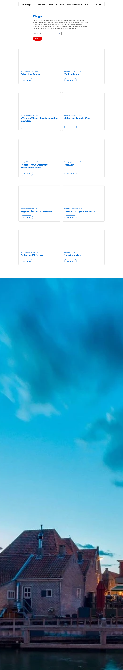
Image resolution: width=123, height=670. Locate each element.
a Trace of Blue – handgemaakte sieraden (39, 119)
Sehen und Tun (52, 4)
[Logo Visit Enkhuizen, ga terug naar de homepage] (25, 4)
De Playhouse (72, 74)
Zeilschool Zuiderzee (33, 255)
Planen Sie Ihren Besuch (74, 4)
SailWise (69, 164)
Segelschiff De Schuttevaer (37, 211)
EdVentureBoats (30, 74)
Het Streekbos (72, 255)
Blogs (86, 4)
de (100, 4)
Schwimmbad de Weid (77, 118)
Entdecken (41, 4)
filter (36, 38)
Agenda (62, 4)
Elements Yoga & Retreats (79, 211)
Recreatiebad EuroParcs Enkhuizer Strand (35, 166)
